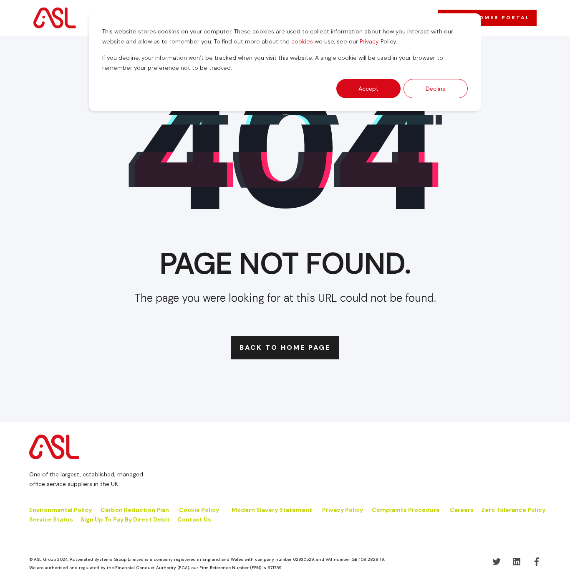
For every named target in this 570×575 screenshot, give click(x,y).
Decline (436, 88)
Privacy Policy (342, 510)
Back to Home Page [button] (285, 347)
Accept (368, 88)
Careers (462, 510)
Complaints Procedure (406, 510)
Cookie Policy (200, 510)
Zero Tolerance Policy (513, 510)
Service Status (51, 519)
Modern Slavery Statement (272, 510)
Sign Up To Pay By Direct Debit (125, 519)
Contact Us (194, 519)
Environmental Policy (60, 510)
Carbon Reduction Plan (135, 510)
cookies (302, 41)
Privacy (369, 41)
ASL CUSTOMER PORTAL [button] (487, 17)
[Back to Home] (54, 17)
